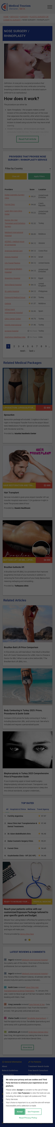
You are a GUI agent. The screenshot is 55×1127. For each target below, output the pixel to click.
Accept (20, 1112)
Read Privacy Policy (28, 1118)
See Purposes (33, 1112)
